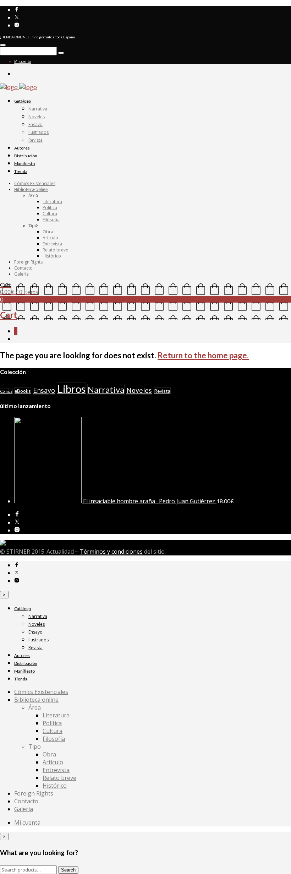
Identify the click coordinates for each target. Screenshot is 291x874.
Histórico (52, 256)
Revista (35, 140)
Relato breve (55, 250)
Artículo (50, 238)
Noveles (36, 117)
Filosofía (51, 220)
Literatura (52, 202)
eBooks (23, 391)
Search (68, 870)
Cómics (6, 391)
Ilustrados (38, 132)
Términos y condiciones (111, 551)
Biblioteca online (31, 189)
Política (50, 208)
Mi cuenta (22, 61)
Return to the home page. (203, 355)
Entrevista (52, 244)
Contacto (23, 268)
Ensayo (35, 124)
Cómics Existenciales (34, 183)
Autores (22, 148)
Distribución (25, 155)
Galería (21, 274)
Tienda (20, 171)
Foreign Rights (28, 262)
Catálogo (22, 101)
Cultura (50, 214)
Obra (48, 232)
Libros (71, 388)
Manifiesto (24, 163)
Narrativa (37, 109)
